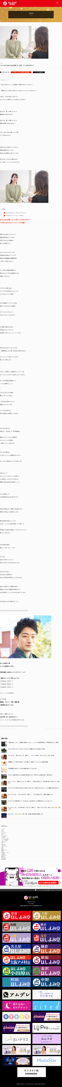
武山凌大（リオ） (5, 852)
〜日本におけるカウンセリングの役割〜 (15, 215)
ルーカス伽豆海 (20, 72)
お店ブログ (3, 833)
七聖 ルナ (3, 842)
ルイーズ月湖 (4, 840)
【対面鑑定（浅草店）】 (6, 687)
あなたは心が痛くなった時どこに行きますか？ (16, 212)
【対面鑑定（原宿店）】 (6, 681)
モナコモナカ (4, 835)
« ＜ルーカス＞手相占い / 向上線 (6, 728)
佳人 (2, 843)
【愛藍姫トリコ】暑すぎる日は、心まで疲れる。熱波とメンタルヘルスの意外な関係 (28, 762)
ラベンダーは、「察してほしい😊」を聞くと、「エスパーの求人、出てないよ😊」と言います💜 (31, 755)
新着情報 (27, 72)
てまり (2, 834)
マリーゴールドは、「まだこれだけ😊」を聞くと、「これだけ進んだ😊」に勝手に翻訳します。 (31, 794)
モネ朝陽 (3, 837)
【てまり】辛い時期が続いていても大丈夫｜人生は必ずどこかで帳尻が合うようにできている (30, 801)
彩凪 (2, 848)
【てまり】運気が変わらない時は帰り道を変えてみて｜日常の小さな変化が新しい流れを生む (30, 775)
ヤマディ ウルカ (5, 838)
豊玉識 (2, 856)
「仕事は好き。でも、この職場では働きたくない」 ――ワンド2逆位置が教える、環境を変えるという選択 (33, 742)
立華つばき (3, 855)
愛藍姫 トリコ (4, 850)
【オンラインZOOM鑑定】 (7, 693)
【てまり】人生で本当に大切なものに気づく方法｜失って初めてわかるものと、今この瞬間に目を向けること (34, 788)
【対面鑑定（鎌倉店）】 (6, 684)
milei (2, 830)
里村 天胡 (3, 857)
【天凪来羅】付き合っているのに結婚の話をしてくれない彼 (22, 768)
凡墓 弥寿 (3, 844)
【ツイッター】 (4, 720)
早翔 (2, 851)
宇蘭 (2, 847)
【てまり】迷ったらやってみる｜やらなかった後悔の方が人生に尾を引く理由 (26, 749)
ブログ (14, 72)
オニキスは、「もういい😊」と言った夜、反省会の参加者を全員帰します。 (26, 814)
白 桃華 (3, 853)
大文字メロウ (4, 846)
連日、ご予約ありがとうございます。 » (54, 728)
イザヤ (2, 831)
